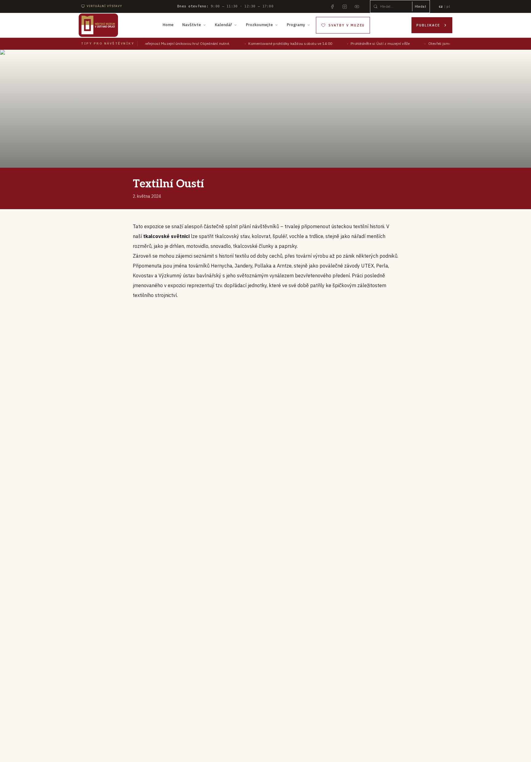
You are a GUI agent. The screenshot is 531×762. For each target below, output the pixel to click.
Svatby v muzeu (346, 25)
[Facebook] (332, 6)
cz (441, 6)
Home (168, 24)
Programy (296, 24)
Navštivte (191, 24)
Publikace (428, 25)
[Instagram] (345, 6)
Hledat (421, 6)
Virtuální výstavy (104, 6)
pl (448, 6)
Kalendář (223, 24)
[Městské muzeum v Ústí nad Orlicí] (98, 25)
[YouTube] (357, 6)
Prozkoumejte (259, 24)
